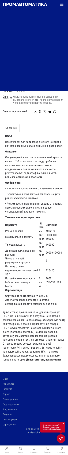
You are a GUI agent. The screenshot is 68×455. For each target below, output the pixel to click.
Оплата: (7, 96)
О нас (5, 378)
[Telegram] (50, 112)
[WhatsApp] (54, 112)
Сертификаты (10, 424)
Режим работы (10, 399)
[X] (45, 112)
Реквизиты (8, 383)
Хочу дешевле (10, 409)
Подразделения (11, 404)
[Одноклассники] (40, 112)
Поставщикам (10, 419)
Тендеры (7, 414)
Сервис (6, 394)
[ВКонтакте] (35, 112)
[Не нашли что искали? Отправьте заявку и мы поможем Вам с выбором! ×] (61, 438)
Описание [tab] (11, 127)
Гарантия (7, 389)
